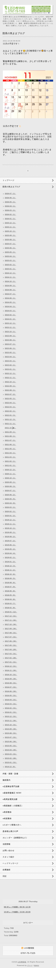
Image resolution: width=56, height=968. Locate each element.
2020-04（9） (10, 503)
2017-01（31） (11, 662)
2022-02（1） (10, 411)
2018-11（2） (10, 570)
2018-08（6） (10, 583)
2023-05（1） (10, 352)
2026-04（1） (10, 206)
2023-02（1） (10, 365)
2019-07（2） (10, 541)
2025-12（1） (10, 223)
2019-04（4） (10, 553)
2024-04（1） (10, 306)
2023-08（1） (10, 340)
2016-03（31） (11, 704)
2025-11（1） (10, 227)
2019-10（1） (10, 528)
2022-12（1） (10, 373)
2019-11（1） (10, 524)
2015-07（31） (11, 737)
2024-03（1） (10, 311)
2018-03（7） (10, 603)
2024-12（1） (10, 273)
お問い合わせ (8, 850)
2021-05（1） (10, 449)
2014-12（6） (10, 767)
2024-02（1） (10, 315)
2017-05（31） (11, 645)
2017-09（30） (11, 629)
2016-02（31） (11, 708)
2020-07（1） (10, 491)
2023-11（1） (10, 327)
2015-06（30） (11, 742)
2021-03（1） (10, 457)
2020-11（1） (10, 474)
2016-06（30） (11, 691)
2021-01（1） (10, 465)
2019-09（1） (10, 532)
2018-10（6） (10, 574)
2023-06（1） (10, 348)
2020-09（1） (10, 482)
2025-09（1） (10, 235)
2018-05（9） (10, 595)
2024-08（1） (10, 290)
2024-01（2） (10, 319)
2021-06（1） (10, 445)
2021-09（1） (10, 432)
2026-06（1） (10, 198)
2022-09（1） (10, 386)
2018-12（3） (10, 566)
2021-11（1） (10, 424)
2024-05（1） (10, 302)
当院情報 (6, 844)
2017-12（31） (11, 616)
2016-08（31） (11, 683)
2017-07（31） (11, 637)
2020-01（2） (10, 516)
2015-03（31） (11, 754)
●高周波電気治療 (10, 799)
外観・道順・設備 (10, 774)
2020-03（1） (10, 507)
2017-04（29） (11, 649)
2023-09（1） (10, 336)
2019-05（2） (10, 549)
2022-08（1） (10, 390)
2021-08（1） (10, 436)
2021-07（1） (10, 440)
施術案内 (6, 780)
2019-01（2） (10, 562)
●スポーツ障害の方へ (12, 825)
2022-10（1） (10, 382)
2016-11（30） (11, 670)
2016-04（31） (11, 700)
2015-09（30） (11, 729)
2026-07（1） (10, 194)
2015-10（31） (11, 725)
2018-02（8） (10, 608)
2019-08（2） (10, 537)
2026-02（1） (10, 214)
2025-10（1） (10, 231)
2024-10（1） (10, 281)
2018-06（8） (10, 591)
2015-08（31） (11, 733)
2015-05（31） (11, 746)
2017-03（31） (11, 654)
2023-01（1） (10, 369)
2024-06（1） (10, 298)
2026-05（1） (10, 202)
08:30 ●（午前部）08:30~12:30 (17, 907)
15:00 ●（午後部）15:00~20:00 (17, 912)
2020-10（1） (10, 478)
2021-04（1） (10, 453)
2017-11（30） (11, 620)
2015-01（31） (11, 762)
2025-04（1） (10, 256)
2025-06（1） (10, 248)
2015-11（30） (11, 721)
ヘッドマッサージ (10, 863)
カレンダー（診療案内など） (15, 838)
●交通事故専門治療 (11, 786)
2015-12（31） (11, 716)
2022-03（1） (10, 407)
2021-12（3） (10, 419)
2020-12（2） (10, 470)
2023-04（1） (10, 357)
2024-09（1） (10, 286)
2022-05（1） (10, 398)
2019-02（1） (10, 557)
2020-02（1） (10, 511)
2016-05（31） (11, 695)
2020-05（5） (10, 499)
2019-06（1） (10, 545)
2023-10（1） (10, 332)
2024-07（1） (10, 294)
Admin (36, 965)
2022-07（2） (10, 394)
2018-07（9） (10, 587)
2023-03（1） (10, 361)
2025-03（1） (10, 260)
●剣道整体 (7, 818)
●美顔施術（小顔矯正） (13, 806)
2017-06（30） (11, 641)
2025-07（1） (10, 244)
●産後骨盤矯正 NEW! (12, 793)
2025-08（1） (10, 240)
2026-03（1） (10, 210)
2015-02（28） (11, 758)
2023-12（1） (10, 323)
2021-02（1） (10, 461)
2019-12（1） (10, 520)
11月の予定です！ (11, 43)
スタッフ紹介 (8, 857)
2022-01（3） (10, 415)
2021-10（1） (10, 428)
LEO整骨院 (22, 962)
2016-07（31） (11, 687)
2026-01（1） (10, 219)
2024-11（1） (10, 277)
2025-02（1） (10, 265)
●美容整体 (7, 812)
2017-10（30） (11, 624)
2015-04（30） (11, 750)
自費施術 (6, 870)
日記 (5, 876)
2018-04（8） (10, 599)
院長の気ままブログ (11, 187)
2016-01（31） (11, 712)
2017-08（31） (11, 633)
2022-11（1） (10, 378)
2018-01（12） (11, 612)
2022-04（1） (10, 403)
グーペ (29, 965)
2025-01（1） (10, 269)
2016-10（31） (11, 675)
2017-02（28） (11, 658)
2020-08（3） (10, 486)
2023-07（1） (10, 344)
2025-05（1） (10, 252)
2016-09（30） (11, 679)
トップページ (8, 180)
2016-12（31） (11, 666)
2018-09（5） (10, 578)
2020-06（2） (10, 495)
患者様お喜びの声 (10, 831)
